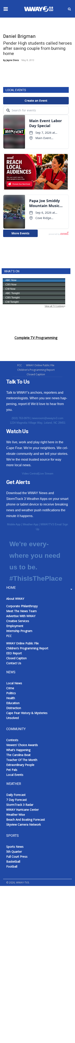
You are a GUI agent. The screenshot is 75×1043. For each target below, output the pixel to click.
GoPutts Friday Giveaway (27, 903)
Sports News (15, 847)
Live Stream (46, 473)
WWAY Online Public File (40, 365)
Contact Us (13, 663)
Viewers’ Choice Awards (22, 745)
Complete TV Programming (36, 337)
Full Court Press (17, 856)
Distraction (13, 708)
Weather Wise (15, 815)
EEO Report (14, 653)
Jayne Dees (12, 60)
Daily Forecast (16, 795)
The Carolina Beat (18, 755)
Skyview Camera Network (23, 824)
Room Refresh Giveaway (27, 933)
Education (13, 703)
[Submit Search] (69, 9)
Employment (14, 626)
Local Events (14, 775)
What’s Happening (18, 750)
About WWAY (15, 599)
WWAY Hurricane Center (22, 810)
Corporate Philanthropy (22, 606)
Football (11, 866)
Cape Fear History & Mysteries (27, 713)
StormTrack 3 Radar (19, 805)
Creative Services (17, 621)
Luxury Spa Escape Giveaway (30, 913)
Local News (14, 683)
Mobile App (13, 524)
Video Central (30, 473)
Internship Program (19, 631)
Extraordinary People (20, 765)
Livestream (12, 963)
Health (10, 698)
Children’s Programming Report (36, 370)
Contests (12, 740)
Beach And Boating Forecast (25, 819)
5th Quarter (14, 851)
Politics (11, 693)
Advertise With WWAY (21, 1033)
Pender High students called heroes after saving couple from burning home (37, 48)
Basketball (13, 861)
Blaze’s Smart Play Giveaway (30, 892)
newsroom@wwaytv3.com (47, 418)
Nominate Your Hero (24, 923)
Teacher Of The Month (21, 760)
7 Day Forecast (16, 800)
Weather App (30, 524)
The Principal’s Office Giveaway (32, 943)
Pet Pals (11, 770)
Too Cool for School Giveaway (31, 953)
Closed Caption (36, 374)
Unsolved (12, 718)
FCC (19, 365)
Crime (10, 688)
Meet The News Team (21, 611)
